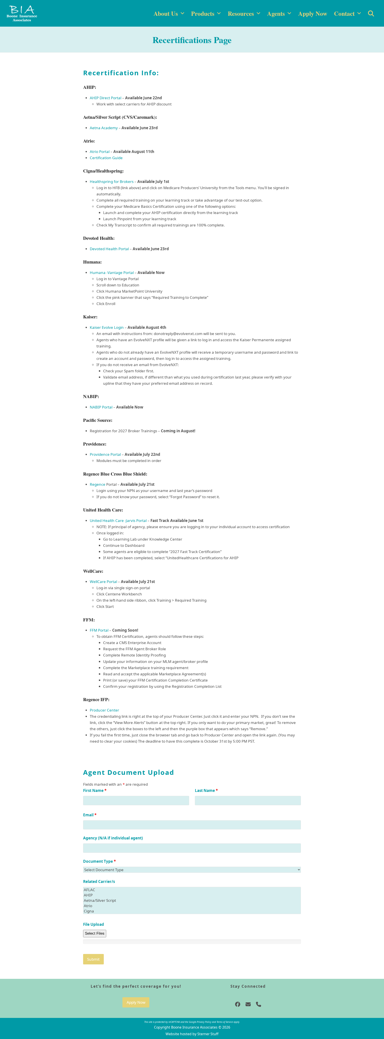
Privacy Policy (204, 1021)
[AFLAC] (192, 889)
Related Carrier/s (99, 881)
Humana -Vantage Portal (112, 272)
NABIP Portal (101, 407)
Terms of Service (225, 1021)
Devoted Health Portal (109, 248)
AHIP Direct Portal (105, 97)
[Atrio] (192, 905)
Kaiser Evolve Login (107, 327)
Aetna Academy (104, 127)
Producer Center (104, 710)
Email (89, 814)
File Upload (93, 924)
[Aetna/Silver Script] (192, 900)
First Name (94, 790)
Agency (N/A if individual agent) (113, 838)
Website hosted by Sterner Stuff (192, 1033)
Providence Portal (105, 454)
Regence (97, 484)
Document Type (99, 861)
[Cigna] (192, 911)
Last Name (206, 790)
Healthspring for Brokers (112, 181)
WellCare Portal (103, 581)
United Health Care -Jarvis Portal (118, 520)
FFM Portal (99, 630)
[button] (370, 13)
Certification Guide (106, 157)
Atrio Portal (100, 151)
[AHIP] (192, 895)
